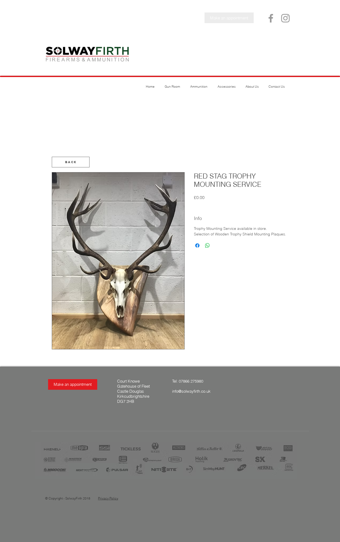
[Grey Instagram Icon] (285, 18)
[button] (229, 17)
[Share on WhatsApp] (207, 245)
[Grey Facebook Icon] (271, 18)
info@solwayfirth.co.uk (191, 391)
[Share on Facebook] (197, 245)
